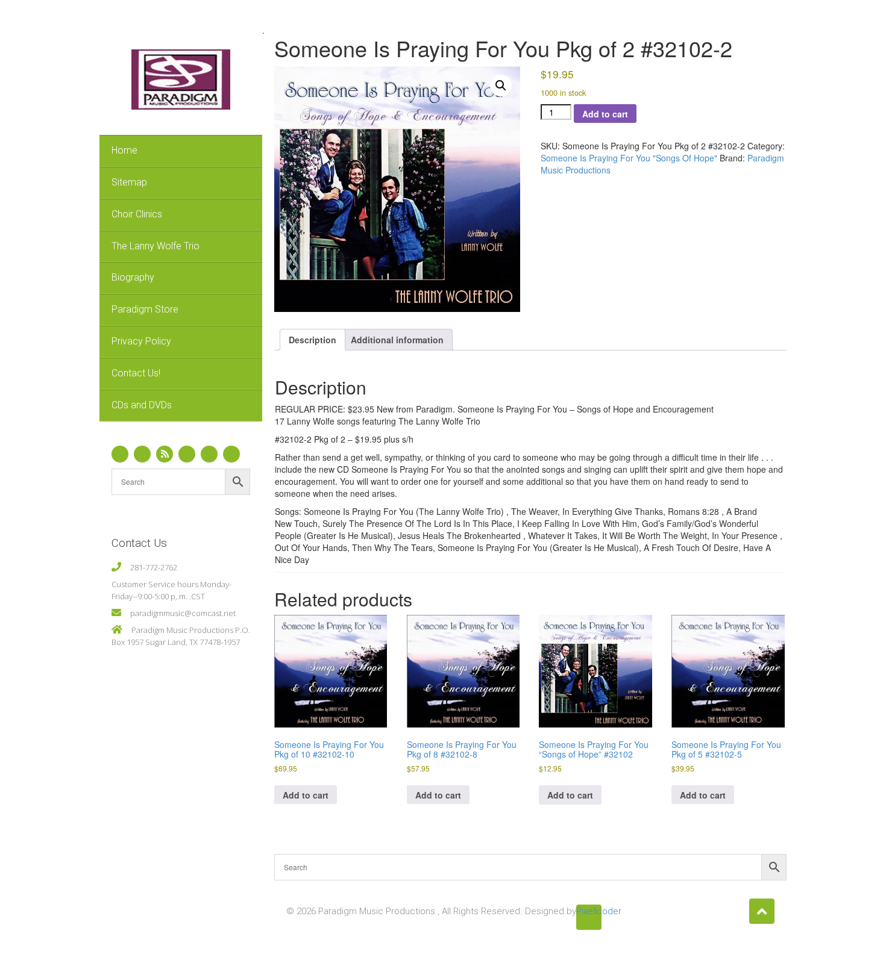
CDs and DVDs (142, 405)
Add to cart (605, 114)
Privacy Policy (141, 341)
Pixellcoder (589, 911)
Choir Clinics (137, 214)
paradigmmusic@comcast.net (183, 613)
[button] (501, 85)
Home (124, 150)
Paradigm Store (145, 309)
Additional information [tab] (397, 340)
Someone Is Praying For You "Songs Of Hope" (629, 158)
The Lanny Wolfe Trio (156, 246)
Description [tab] (312, 340)
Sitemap (129, 182)
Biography (133, 277)
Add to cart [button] (305, 795)
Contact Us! (136, 373)
